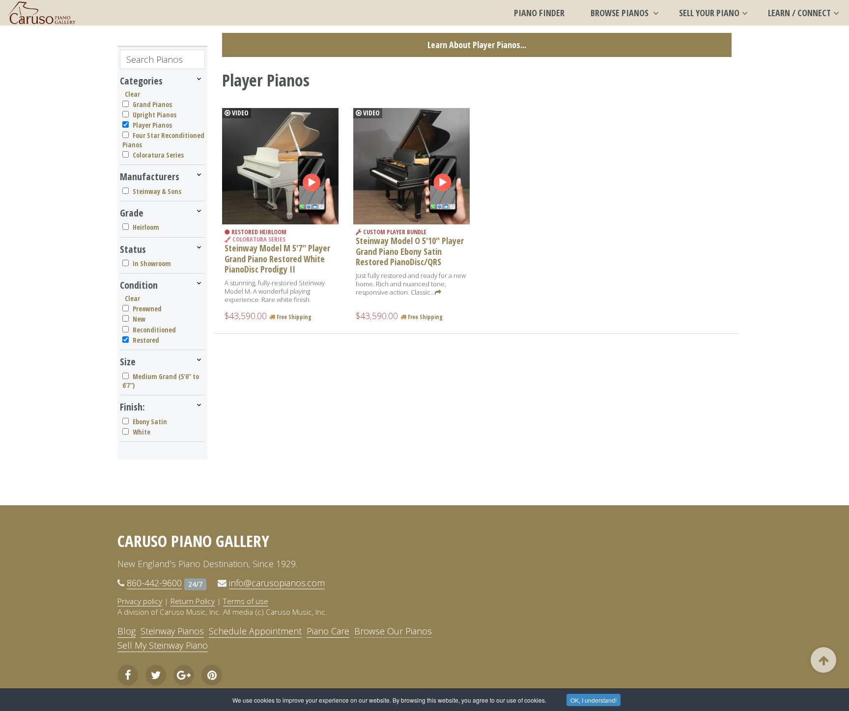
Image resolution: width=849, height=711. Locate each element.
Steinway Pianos (172, 631)
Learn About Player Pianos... (476, 45)
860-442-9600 (154, 583)
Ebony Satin (150, 421)
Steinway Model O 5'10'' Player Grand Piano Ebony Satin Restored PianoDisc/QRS (410, 251)
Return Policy (192, 601)
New (139, 319)
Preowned (147, 308)
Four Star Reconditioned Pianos (163, 140)
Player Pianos (152, 125)
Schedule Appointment (255, 631)
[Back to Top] (823, 660)
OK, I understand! (593, 700)
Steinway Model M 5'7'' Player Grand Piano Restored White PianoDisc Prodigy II (277, 258)
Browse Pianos (621, 13)
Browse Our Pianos (393, 631)
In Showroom (152, 263)
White (141, 432)
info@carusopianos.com (277, 583)
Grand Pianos (152, 104)
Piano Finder (539, 13)
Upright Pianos (154, 114)
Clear (132, 94)
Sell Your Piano (709, 13)
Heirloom (146, 227)
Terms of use (245, 601)
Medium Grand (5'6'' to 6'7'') (160, 381)
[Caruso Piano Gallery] (41, 13)
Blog (126, 631)
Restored (146, 340)
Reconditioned (154, 329)
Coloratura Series (158, 155)
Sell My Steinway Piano (162, 645)
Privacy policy (139, 601)
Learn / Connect (799, 13)
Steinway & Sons (157, 191)
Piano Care (328, 631)
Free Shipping (293, 317)
